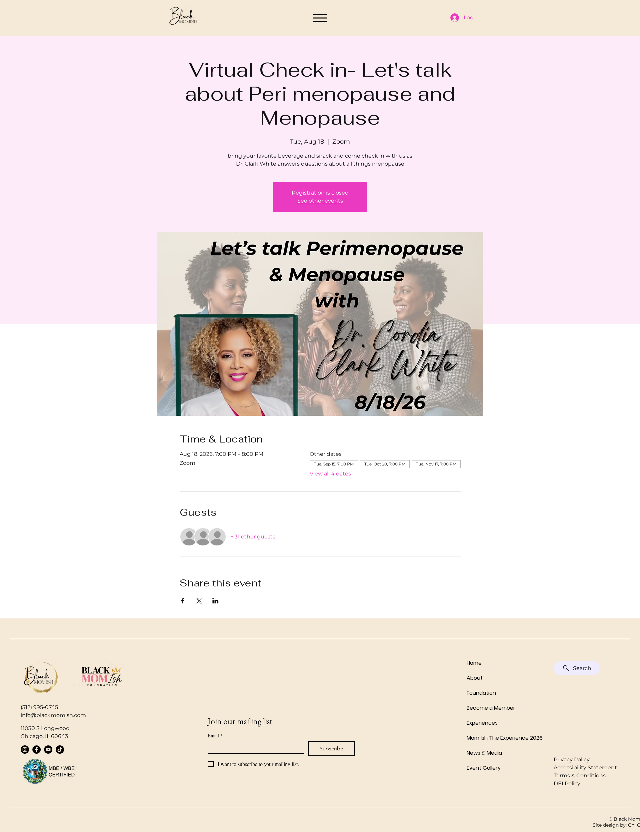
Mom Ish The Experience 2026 (498, 738)
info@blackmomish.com (53, 715)
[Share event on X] (199, 600)
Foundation (481, 693)
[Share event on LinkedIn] (215, 600)
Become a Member (491, 708)
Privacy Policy (572, 759)
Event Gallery (484, 768)
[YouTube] (48, 749)
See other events (320, 201)
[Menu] (320, 18)
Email (215, 735)
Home (474, 663)
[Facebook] (36, 749)
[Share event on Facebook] (183, 600)
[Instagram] (25, 749)
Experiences (482, 723)
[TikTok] (60, 749)
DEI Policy (567, 783)
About (475, 678)
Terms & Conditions (580, 775)
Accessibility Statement (585, 767)
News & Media (484, 753)
